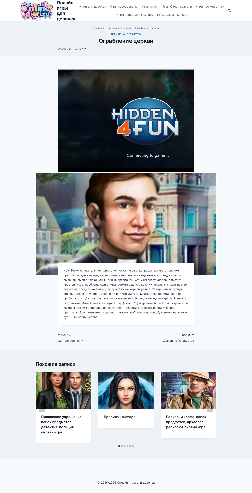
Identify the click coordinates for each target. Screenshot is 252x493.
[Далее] (210, 407)
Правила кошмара (120, 417)
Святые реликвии (70, 337)
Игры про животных (209, 6)
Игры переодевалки (124, 6)
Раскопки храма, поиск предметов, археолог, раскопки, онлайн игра (186, 422)
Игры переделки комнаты (135, 14)
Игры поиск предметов (126, 34)
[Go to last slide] (42, 407)
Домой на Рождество (178, 337)
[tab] (119, 446)
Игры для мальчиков (172, 14)
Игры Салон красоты (177, 6)
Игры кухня (150, 6)
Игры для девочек (92, 6)
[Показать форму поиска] (229, 11)
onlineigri (66, 49)
